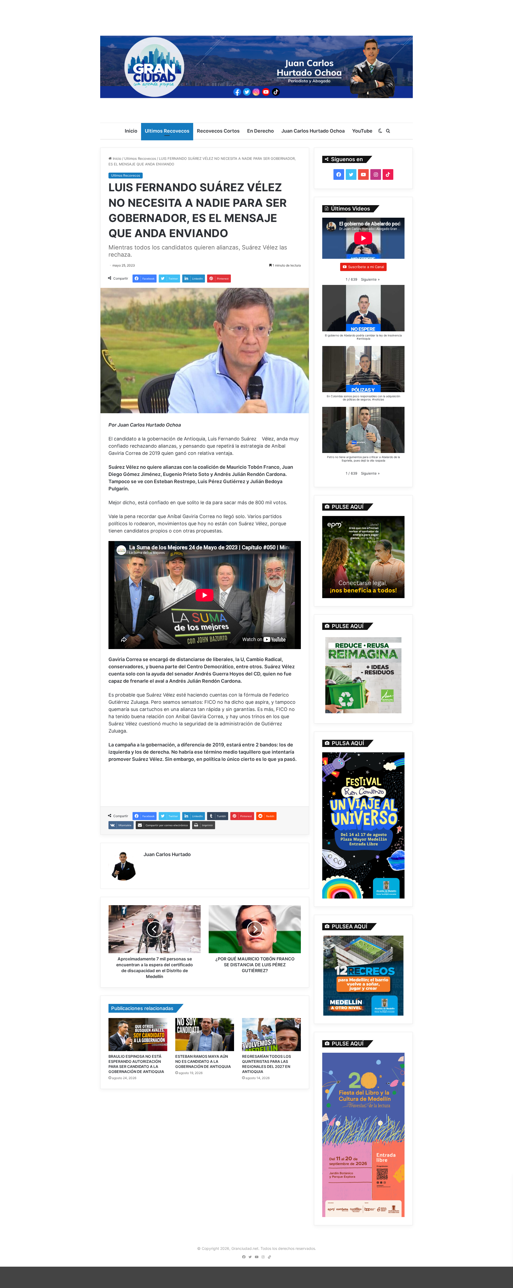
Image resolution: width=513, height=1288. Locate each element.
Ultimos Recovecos (167, 131)
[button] (370, 279)
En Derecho (260, 131)
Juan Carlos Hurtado (167, 854)
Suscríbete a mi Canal (366, 267)
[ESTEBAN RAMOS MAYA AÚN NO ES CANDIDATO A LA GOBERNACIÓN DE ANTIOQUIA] (204, 1034)
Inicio (131, 131)
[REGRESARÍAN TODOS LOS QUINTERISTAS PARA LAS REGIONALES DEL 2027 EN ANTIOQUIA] (271, 1034)
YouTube (362, 131)
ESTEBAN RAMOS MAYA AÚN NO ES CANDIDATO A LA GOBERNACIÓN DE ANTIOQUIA (203, 1061)
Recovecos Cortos (218, 131)
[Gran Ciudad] (256, 65)
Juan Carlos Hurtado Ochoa (313, 131)
